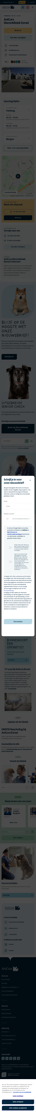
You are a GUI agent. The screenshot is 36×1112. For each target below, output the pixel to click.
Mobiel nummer (9, 514)
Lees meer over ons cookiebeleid (22, 1092)
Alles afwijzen (18, 1102)
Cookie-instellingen (18, 1096)
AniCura (24, 530)
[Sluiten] (30, 480)
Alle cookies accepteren (18, 1108)
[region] (18, 1095)
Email (5, 501)
